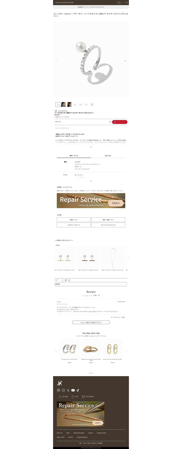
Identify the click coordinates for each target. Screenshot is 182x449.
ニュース (97, 2)
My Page (65, 397)
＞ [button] (126, 351)
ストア (111, 2)
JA (118, 2)
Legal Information (82, 437)
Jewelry (67, 14)
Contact (90, 433)
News (68, 433)
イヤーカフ (77, 14)
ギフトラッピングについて (108, 225)
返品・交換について (108, 220)
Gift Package (90, 397)
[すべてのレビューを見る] (91, 317)
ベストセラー (89, 2)
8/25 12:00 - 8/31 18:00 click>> (97, 7)
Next (125, 61)
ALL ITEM (58, 14)
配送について (73, 220)
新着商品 (82, 2)
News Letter (61, 437)
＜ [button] (55, 351)
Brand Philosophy (79, 433)
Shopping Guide (101, 433)
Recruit (70, 437)
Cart (77, 397)
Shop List (60, 433)
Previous (57, 61)
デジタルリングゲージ (74, 225)
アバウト (104, 2)
